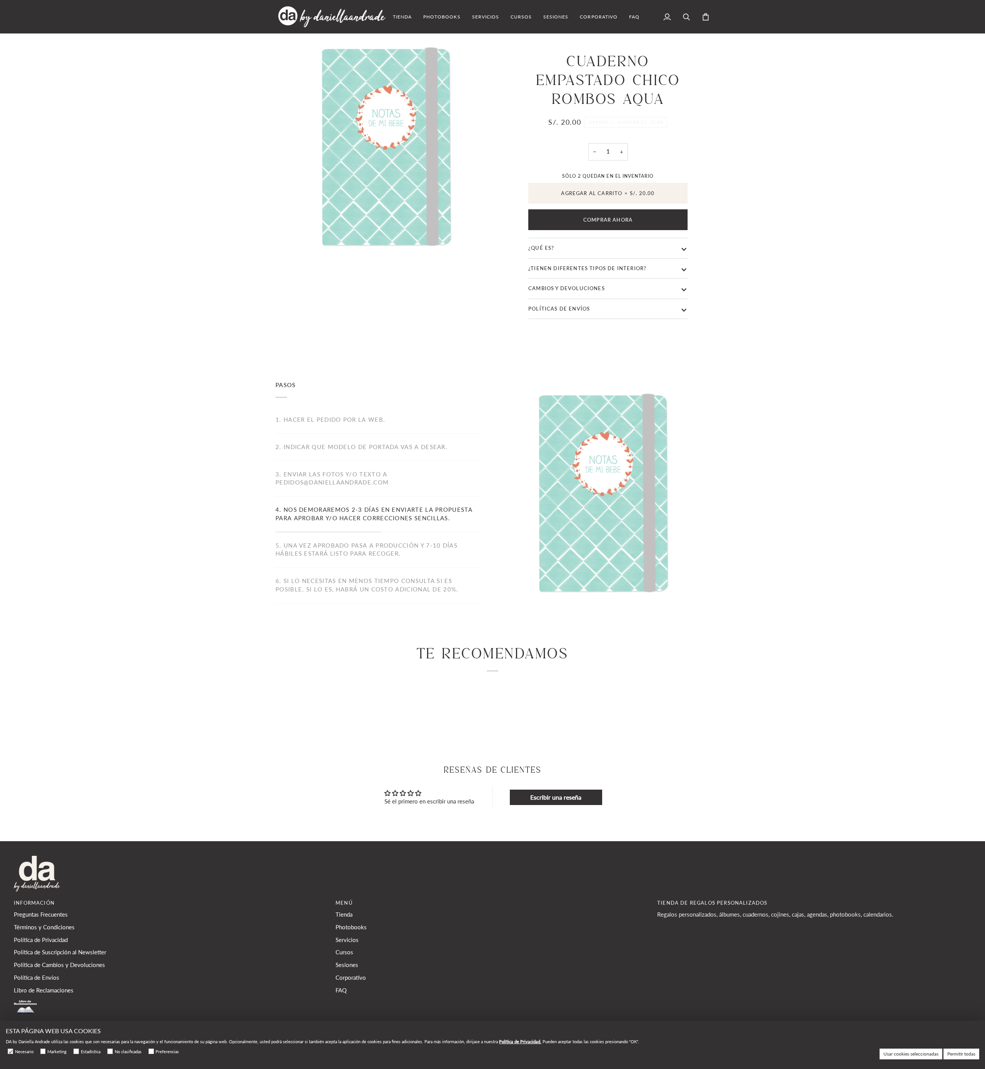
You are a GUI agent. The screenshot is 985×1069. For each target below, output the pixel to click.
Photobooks (351, 927)
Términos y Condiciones (44, 927)
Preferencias (167, 1051)
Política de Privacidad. (520, 1041)
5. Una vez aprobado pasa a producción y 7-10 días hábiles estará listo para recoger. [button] (366, 549)
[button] (402, 16)
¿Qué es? (541, 248)
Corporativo (351, 977)
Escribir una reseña (555, 797)
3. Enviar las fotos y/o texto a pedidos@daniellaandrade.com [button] (332, 478)
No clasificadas (128, 1051)
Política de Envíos (36, 977)
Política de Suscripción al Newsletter (60, 952)
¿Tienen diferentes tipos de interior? (587, 268)
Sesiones (347, 965)
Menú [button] (344, 903)
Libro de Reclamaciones (43, 990)
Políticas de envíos (559, 309)
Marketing (57, 1051)
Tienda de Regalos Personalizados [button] (712, 903)
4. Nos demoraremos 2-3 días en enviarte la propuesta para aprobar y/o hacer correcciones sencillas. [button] (373, 513)
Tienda (344, 914)
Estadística (90, 1051)
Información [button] (34, 903)
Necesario (24, 1051)
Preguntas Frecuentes (41, 914)
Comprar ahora (608, 220)
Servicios (347, 940)
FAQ (341, 990)
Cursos (344, 952)
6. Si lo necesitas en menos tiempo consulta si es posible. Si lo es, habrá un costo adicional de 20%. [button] (367, 585)
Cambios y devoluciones (566, 288)
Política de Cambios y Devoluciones (59, 965)
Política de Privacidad (41, 940)
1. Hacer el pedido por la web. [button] (330, 419)
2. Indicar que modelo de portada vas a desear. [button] (361, 447)
